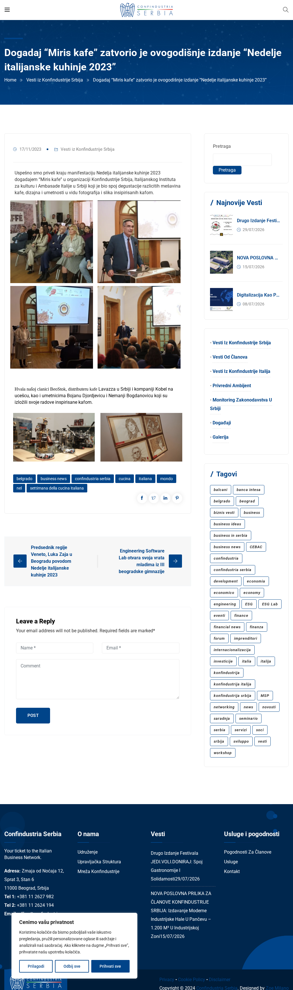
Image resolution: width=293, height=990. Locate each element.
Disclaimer (219, 979)
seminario (248, 718)
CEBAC (256, 547)
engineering (225, 604)
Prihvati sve (110, 966)
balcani (220, 490)
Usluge (231, 861)
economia (256, 581)
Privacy (166, 979)
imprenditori (245, 638)
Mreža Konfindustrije (98, 871)
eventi (219, 615)
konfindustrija (227, 673)
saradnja (222, 718)
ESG (249, 604)
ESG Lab (270, 604)
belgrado (24, 478)
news (248, 707)
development (226, 581)
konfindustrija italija (233, 684)
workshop (223, 753)
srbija (219, 741)
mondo (166, 478)
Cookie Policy (191, 979)
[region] (74, 946)
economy (251, 593)
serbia (219, 730)
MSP (265, 695)
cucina (124, 478)
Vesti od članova (230, 357)
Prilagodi (36, 966)
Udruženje (88, 852)
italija (266, 661)
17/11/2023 (30, 149)
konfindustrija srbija (233, 695)
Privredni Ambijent (232, 385)
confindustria (226, 558)
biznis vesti (224, 512)
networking (224, 707)
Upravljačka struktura (99, 861)
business (252, 512)
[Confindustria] (146, 10)
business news (54, 478)
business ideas (227, 524)
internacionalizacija (232, 650)
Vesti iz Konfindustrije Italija (241, 371)
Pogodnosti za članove (247, 852)
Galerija (221, 437)
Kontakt (232, 871)
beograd (247, 501)
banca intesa (249, 490)
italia (247, 661)
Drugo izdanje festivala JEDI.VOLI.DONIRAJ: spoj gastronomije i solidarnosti (258, 220)
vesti (262, 741)
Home (10, 80)
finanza (257, 627)
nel (19, 488)
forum (219, 638)
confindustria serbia (92, 478)
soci (260, 730)
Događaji (222, 423)
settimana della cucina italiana (57, 488)
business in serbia (231, 535)
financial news (227, 627)
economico (224, 593)
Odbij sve (72, 966)
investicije (223, 661)
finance (241, 615)
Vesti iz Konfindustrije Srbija (54, 80)
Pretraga (222, 146)
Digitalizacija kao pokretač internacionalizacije (258, 295)
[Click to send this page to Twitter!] (154, 498)
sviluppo (241, 741)
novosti (269, 707)
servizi (241, 730)
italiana (145, 478)
